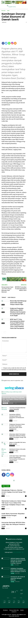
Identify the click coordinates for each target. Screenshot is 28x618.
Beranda (3, 10)
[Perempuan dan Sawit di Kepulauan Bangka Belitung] (5, 578)
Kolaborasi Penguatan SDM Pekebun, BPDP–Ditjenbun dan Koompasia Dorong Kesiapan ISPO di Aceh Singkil (17, 312)
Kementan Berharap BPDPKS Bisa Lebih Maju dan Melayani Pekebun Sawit (13, 524)
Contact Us (14, 611)
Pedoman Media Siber (14, 610)
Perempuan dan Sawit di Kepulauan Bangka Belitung (18, 578)
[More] (15, 43)
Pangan (3, 517)
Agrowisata (12, 445)
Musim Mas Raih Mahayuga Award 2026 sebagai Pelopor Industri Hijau (18, 302)
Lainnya (11, 430)
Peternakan (5, 403)
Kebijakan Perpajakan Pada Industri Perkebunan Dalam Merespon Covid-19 (18, 570)
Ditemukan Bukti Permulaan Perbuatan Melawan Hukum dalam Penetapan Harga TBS (17, 435)
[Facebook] (3, 43)
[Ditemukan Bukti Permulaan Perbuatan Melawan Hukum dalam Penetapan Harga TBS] (5, 435)
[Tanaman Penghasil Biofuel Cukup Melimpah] (5, 409)
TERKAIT (4, 297)
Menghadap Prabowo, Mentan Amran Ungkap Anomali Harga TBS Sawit (14, 492)
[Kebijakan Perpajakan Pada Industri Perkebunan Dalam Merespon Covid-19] (5, 570)
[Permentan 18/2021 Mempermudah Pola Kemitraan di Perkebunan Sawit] (5, 416)
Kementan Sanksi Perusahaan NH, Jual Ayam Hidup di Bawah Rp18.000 (14, 399)
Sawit (8, 10)
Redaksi (22, 610)
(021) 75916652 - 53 (18, 552)
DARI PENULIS (11, 297)
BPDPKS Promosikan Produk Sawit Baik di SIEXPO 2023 (20, 288)
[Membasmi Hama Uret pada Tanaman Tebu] (5, 451)
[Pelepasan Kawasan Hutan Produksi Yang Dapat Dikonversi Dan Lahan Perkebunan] (5, 426)
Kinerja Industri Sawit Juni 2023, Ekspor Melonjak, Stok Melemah (7, 289)
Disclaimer (5, 610)
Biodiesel (12, 410)
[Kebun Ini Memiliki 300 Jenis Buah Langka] (5, 444)
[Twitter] (6, 43)
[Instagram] (12, 43)
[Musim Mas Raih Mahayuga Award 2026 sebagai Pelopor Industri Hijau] (5, 302)
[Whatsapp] (9, 43)
